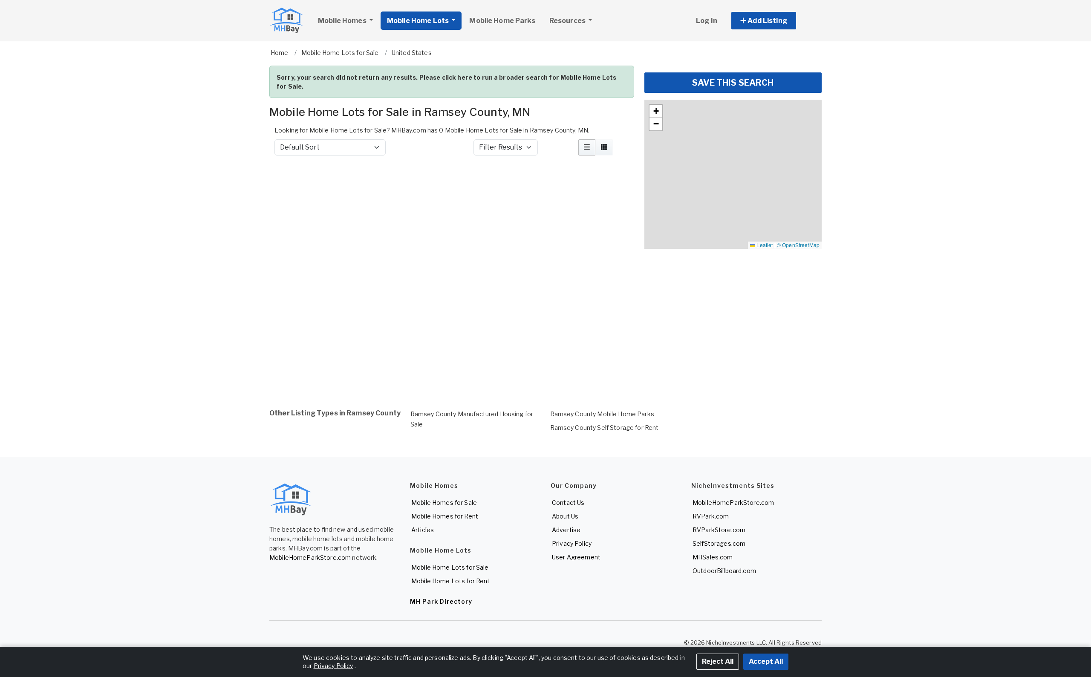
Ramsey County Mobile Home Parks (602, 414)
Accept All (766, 661)
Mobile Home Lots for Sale (450, 567)
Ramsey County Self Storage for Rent (604, 427)
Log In (706, 21)
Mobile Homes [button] (343, 21)
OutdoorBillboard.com (724, 570)
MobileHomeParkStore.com (310, 557)
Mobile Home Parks (502, 21)
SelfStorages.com (719, 543)
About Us (565, 516)
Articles (422, 529)
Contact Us (568, 502)
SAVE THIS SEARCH (733, 83)
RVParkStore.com (719, 529)
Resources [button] (568, 21)
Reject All (717, 661)
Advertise (566, 529)
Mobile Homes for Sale (444, 502)
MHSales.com (713, 557)
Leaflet (764, 244)
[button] (773, 21)
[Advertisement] (451, 185)
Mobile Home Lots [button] (418, 21)
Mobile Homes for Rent (444, 516)
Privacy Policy (572, 543)
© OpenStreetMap (798, 244)
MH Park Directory (441, 601)
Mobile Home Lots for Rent (450, 581)
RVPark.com (711, 516)
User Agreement (576, 557)
